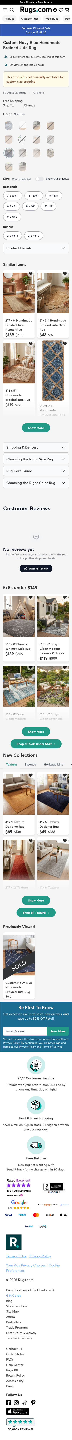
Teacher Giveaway (19, 1338)
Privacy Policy (11, 1043)
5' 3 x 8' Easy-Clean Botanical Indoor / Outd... (51, 718)
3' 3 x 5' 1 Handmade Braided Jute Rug (17, 395)
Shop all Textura (36, 912)
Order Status (15, 1354)
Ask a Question (16, 92)
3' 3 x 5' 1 (12, 195)
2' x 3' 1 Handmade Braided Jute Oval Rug (53, 324)
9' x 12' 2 (12, 217)
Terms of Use (16, 1256)
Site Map (12, 1311)
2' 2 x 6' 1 (12, 235)
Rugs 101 (12, 1370)
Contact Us (14, 1349)
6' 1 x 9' (11, 206)
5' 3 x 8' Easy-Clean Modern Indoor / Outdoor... (53, 648)
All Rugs (9, 18)
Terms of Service (52, 1046)
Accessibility (14, 1381)
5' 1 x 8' (53, 195)
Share (40, 92)
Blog (9, 1301)
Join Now (58, 1031)
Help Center (14, 1365)
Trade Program (17, 1327)
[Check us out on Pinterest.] (33, 1402)
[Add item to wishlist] (30, 273)
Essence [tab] (30, 764)
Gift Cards (13, 1295)
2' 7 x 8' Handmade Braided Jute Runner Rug (18, 324)
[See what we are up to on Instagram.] (16, 1402)
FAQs (9, 1359)
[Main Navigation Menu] (5, 10)
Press (10, 1386)
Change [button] (29, 105)
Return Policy (15, 1375)
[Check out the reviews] (20, 1425)
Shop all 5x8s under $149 (36, 744)
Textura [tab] (11, 764)
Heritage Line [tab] (53, 764)
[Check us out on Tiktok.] (24, 1402)
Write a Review (38, 568)
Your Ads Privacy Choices (26, 1265)
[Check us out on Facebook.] (8, 1402)
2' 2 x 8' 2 (33, 235)
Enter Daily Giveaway (21, 1333)
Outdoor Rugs (29, 18)
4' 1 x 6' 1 (33, 195)
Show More (36, 428)
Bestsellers (13, 1322)
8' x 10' (30, 206)
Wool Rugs (51, 18)
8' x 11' (48, 206)
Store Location (16, 1306)
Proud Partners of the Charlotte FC (30, 1290)
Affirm (10, 1317)
